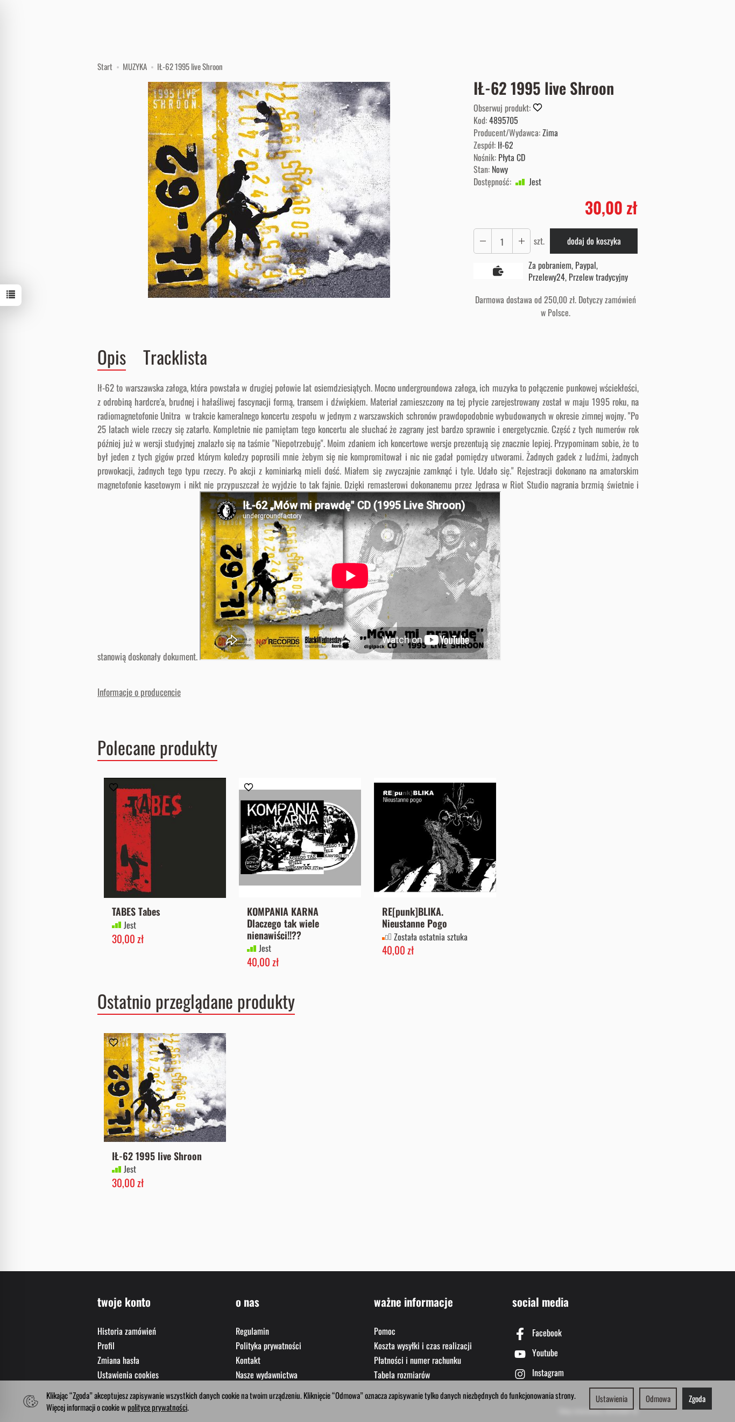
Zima (550, 132)
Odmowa (658, 1398)
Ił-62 (505, 144)
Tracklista (175, 357)
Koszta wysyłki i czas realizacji (423, 1345)
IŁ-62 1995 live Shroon (157, 1155)
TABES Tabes (136, 911)
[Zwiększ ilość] (482, 241)
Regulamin (252, 1331)
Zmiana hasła (118, 1360)
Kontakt (248, 1360)
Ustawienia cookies (128, 1374)
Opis (111, 357)
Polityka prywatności (268, 1345)
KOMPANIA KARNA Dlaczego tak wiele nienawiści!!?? (283, 923)
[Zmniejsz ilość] (521, 241)
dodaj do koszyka (594, 240)
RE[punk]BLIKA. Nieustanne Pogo (414, 917)
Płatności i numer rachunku (417, 1360)
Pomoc (384, 1331)
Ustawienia (611, 1398)
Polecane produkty (157, 748)
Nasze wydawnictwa (267, 1374)
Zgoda (697, 1398)
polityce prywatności (157, 1407)
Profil (106, 1345)
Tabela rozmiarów (402, 1374)
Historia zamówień (126, 1331)
